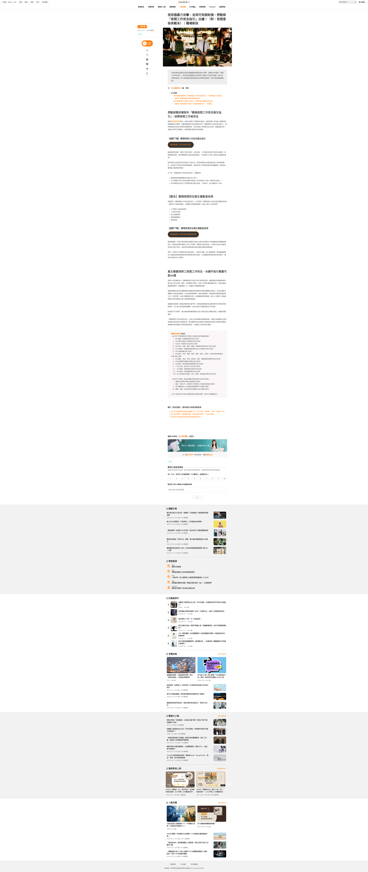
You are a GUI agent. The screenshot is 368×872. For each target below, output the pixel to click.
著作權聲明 (194, 864)
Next (229, 783)
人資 (139, 34)
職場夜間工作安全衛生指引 (180, 145)
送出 (197, 497)
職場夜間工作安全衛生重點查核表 (183, 234)
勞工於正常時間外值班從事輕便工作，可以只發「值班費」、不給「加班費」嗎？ (198, 411)
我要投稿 (173, 864)
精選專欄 (190, 454)
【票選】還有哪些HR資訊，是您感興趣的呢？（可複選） (193, 104)
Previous (163, 783)
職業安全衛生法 (176, 333)
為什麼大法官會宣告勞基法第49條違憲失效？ (186, 417)
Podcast (212, 7)
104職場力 (175, 88)
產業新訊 (141, 7)
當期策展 (222, 7)
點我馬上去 (208, 454)
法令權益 (192, 7)
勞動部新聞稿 (175, 121)
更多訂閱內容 (222, 654)
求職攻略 (151, 7)
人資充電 (182, 7)
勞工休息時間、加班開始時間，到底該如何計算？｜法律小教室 (192, 414)
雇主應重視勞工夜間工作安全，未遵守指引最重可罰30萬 (193, 101)
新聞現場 (202, 7)
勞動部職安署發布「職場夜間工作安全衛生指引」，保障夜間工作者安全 (198, 96)
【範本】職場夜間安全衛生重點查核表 (187, 98)
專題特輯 (172, 7)
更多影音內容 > (221, 768)
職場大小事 (162, 7)
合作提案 (183, 864)
